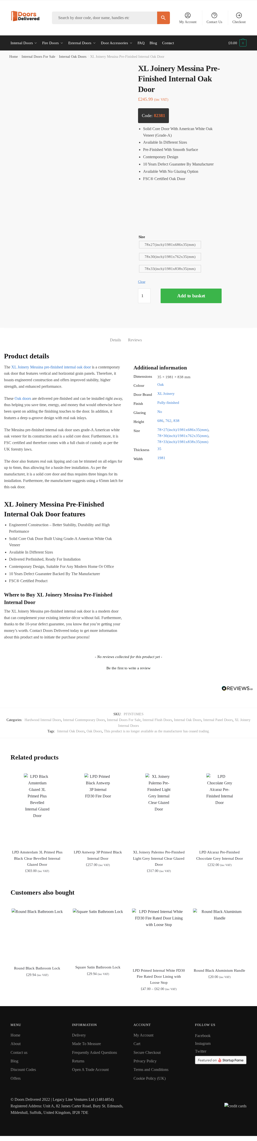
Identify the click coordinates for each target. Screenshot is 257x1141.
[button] (128, 667)
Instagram (203, 1043)
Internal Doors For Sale (38, 57)
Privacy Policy (145, 1061)
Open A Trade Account (90, 1069)
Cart (137, 1044)
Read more (159, 1000)
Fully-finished (168, 403)
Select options (37, 882)
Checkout (239, 22)
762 (168, 421)
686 (160, 421)
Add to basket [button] (37, 1000)
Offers (16, 1078)
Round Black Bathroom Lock (37, 968)
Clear (141, 282)
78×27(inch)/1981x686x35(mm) (182, 430)
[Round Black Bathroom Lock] (37, 934)
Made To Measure (86, 1044)
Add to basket (191, 295)
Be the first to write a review (128, 668)
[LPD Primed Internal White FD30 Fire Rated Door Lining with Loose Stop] (158, 935)
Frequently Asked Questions (94, 1052)
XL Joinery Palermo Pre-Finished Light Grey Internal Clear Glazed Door (159, 858)
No (159, 412)
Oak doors (23, 398)
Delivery (79, 1035)
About (16, 1044)
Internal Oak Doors (72, 57)
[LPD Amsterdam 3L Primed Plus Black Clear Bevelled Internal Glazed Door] (37, 808)
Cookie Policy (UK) (150, 1078)
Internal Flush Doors (157, 720)
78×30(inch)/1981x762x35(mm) (182, 436)
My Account (188, 22)
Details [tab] (115, 340)
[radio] (170, 244)
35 (159, 449)
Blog (14, 1061)
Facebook (203, 1036)
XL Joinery (166, 394)
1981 (161, 458)
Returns (78, 1061)
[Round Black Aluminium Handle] (219, 935)
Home (13, 57)
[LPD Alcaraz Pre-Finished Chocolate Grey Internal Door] (219, 808)
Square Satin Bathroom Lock (97, 967)
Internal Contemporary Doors (84, 720)
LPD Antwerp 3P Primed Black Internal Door (98, 855)
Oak (160, 385)
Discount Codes (23, 1069)
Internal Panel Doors (218, 720)
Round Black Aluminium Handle (219, 970)
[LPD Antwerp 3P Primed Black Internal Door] (97, 808)
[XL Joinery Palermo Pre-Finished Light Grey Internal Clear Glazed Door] (158, 808)
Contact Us (214, 22)
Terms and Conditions (151, 1069)
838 (176, 421)
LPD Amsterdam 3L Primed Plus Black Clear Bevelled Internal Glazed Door (37, 858)
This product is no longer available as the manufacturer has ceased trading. (157, 731)
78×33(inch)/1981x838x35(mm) (182, 442)
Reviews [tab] (135, 340)
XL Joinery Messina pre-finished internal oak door (51, 367)
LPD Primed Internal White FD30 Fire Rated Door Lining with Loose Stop (159, 976)
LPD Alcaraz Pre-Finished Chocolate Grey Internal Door (219, 855)
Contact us (19, 1052)
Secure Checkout (147, 1052)
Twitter (200, 1051)
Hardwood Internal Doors (43, 720)
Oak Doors (94, 731)
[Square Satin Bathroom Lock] (97, 933)
